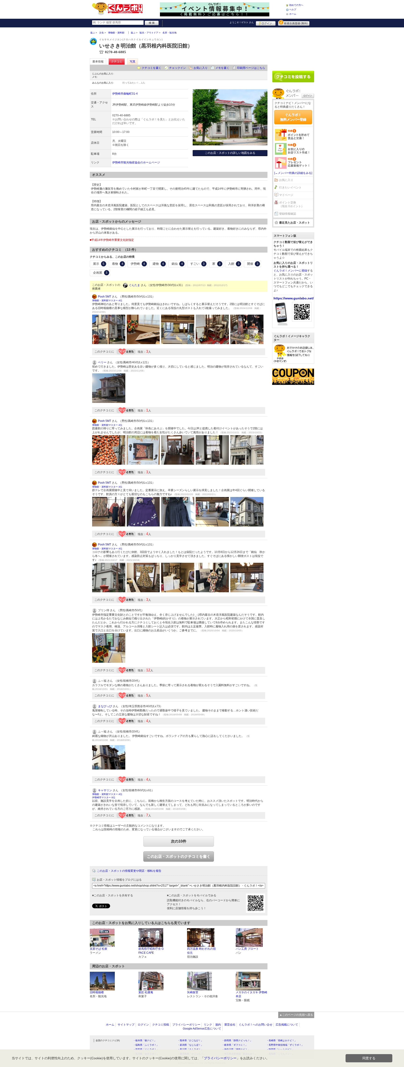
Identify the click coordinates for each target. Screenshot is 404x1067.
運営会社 (229, 1024)
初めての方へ (296, 5)
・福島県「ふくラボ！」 (146, 1045)
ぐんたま (134, 285)
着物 (117, 263)
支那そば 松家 (98, 948)
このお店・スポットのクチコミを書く (178, 856)
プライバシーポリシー (186, 1024)
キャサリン (105, 790)
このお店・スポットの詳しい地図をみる (230, 153)
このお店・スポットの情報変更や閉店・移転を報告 (129, 870)
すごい (197, 263)
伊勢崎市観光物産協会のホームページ (136, 162)
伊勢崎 (138, 263)
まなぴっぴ (105, 706)
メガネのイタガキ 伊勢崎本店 (251, 994)
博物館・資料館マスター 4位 (107, 300)
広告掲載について (287, 1024)
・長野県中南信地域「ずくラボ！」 (285, 1045)
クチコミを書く (151, 68)
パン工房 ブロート (247, 948)
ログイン (266, 23)
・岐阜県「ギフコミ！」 (235, 1045)
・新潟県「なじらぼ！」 (190, 1045)
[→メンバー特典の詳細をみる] (293, 173)
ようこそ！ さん (242, 22)
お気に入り (201, 68)
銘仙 (177, 263)
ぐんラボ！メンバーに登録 (290, 270)
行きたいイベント (290, 187)
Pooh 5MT (104, 296)
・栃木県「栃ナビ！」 (144, 1040)
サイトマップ (126, 1024)
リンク (208, 1024)
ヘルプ (292, 9)
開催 (252, 263)
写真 (132, 61)
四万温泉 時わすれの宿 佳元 (201, 950)
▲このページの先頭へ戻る (296, 1014)
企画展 (100, 272)
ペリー (102, 362)
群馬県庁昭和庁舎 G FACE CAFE (151, 950)
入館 (233, 263)
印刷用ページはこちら (251, 68)
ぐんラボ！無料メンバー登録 (293, 117)
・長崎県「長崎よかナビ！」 (281, 1040)
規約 (218, 1024)
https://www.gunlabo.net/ (294, 298)
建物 (158, 263)
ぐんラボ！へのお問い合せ (255, 1024)
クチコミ (116, 61)
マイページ (286, 195)
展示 (98, 263)
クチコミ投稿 (160, 1024)
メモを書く (222, 68)
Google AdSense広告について (202, 1028)
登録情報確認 (287, 213)
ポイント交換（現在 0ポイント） (291, 204)
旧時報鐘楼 (97, 992)
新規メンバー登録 (294, 23)
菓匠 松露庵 (145, 992)
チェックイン (177, 68)
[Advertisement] (293, 47)
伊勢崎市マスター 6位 (103, 797)
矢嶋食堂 (192, 992)
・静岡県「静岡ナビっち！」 (237, 1040)
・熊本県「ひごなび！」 (190, 1040)
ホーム (292, 14)
